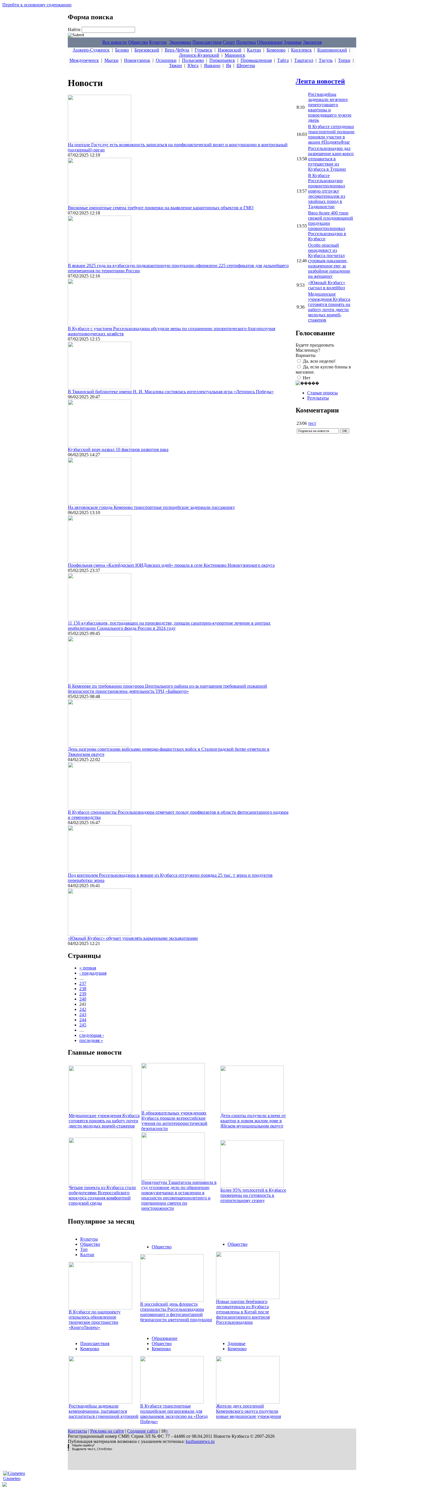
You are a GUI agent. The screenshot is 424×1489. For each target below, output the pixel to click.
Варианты (306, 355)
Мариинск (235, 55)
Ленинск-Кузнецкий (199, 55)
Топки (344, 60)
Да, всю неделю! (319, 361)
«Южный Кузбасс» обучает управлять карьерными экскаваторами (133, 938)
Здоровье (293, 42)
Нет (306, 377)
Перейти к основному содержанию (37, 4)
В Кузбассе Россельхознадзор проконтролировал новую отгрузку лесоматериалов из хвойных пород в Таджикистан (326, 191)
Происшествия (207, 42)
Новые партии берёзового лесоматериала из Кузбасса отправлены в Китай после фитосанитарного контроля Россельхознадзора (243, 1312)
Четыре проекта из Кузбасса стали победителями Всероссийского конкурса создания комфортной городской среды (102, 1195)
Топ (84, 1249)
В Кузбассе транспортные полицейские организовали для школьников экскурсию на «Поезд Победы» (174, 1414)
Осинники (166, 60)
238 (82, 988)
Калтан (254, 49)
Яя (228, 65)
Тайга (283, 60)
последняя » (91, 1040)
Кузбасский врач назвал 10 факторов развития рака (118, 449)
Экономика (180, 42)
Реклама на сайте (107, 1431)
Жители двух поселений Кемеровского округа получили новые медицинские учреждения (248, 1411)
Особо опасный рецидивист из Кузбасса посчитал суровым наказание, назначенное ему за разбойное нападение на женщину (329, 261)
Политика (246, 42)
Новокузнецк (137, 60)
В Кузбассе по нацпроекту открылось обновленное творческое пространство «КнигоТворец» (95, 1319)
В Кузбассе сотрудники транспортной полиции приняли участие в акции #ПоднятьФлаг (331, 134)
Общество (138, 42)
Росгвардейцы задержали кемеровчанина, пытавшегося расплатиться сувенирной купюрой (103, 1411)
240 (82, 999)
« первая (87, 967)
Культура (158, 42)
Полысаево (193, 60)
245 (82, 1024)
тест (312, 423)
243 (82, 1014)
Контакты (77, 1431)
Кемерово (276, 49)
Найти (75, 29)
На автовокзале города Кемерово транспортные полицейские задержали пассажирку (151, 507)
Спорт (229, 42)
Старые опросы (322, 392)
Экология (312, 42)
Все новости (114, 42)
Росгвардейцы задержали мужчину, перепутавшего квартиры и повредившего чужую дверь (329, 107)
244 (82, 1019)
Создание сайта (142, 1431)
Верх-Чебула (177, 49)
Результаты (318, 397)
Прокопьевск (222, 60)
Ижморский (229, 49)
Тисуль (326, 60)
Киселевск (301, 49)
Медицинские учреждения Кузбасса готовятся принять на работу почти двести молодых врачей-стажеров (104, 1120)
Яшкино (212, 65)
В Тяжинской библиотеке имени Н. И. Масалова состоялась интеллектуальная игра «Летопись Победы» (171, 391)
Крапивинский (332, 49)
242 (82, 1009)
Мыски (111, 60)
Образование (270, 42)
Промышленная (256, 60)
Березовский (146, 49)
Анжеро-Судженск (91, 49)
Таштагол (303, 60)
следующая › (91, 1035)
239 (82, 993)
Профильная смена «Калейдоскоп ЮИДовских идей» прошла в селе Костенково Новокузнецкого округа (171, 565)
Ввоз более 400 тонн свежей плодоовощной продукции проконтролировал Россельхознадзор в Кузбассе (330, 225)
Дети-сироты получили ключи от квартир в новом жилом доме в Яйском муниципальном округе (253, 1120)
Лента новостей (320, 81)
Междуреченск (84, 60)
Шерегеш (246, 65)
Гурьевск (203, 49)
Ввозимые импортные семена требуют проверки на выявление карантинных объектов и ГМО (161, 207)
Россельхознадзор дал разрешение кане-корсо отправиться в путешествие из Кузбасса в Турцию (331, 159)
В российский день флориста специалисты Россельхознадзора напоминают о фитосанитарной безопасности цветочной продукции (176, 1312)
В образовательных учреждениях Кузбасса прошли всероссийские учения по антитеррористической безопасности (174, 1120)
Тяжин (175, 65)
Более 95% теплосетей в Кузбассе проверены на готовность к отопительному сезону (253, 1195)
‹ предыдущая (92, 973)
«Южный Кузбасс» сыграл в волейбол (326, 285)
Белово (122, 49)
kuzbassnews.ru (200, 1441)
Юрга (192, 65)
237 (82, 983)
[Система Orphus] (90, 1449)
